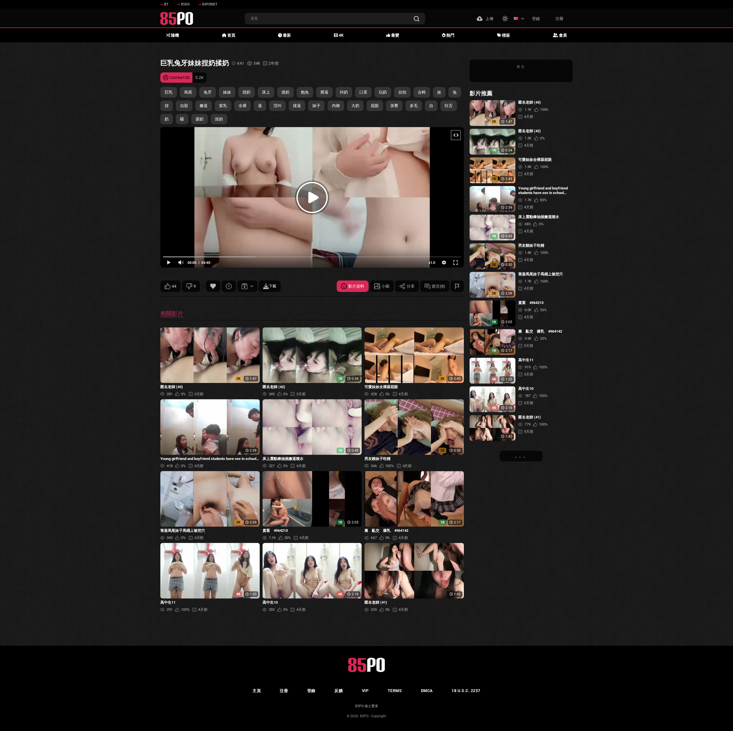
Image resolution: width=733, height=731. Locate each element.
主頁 (257, 690)
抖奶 (344, 92)
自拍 (402, 92)
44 (174, 286)
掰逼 (324, 92)
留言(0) (438, 286)
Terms (395, 690)
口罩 (363, 92)
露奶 (200, 119)
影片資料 (356, 286)
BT (166, 4)
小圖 (385, 286)
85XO (185, 4)
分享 (411, 286)
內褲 (336, 105)
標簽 (505, 35)
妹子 (316, 105)
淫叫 (277, 105)
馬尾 (188, 92)
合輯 (422, 92)
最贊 (394, 35)
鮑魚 (305, 92)
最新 (286, 35)
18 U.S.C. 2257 (466, 690)
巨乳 (169, 92)
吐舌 (449, 105)
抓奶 (219, 119)
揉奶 (285, 92)
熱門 (450, 35)
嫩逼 (204, 105)
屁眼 (375, 105)
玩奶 (383, 92)
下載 (272, 286)
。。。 (521, 456)
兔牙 (208, 92)
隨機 (174, 35)
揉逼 (297, 105)
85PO (364, 716)
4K (341, 35)
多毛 (414, 105)
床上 (266, 92)
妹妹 (227, 92)
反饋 (338, 690)
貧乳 (223, 105)
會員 (562, 35)
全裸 (243, 105)
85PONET (209, 4)
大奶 (355, 105)
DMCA (427, 690)
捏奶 (247, 92)
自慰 (184, 105)
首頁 (230, 35)
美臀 (394, 105)
